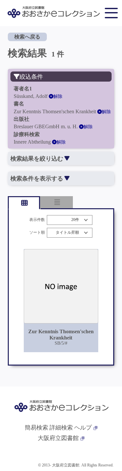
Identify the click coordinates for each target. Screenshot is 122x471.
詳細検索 (61, 427)
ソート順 (37, 232)
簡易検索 (36, 427)
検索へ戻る (27, 36)
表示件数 (37, 220)
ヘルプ (83, 427)
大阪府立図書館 (58, 438)
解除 (57, 96)
